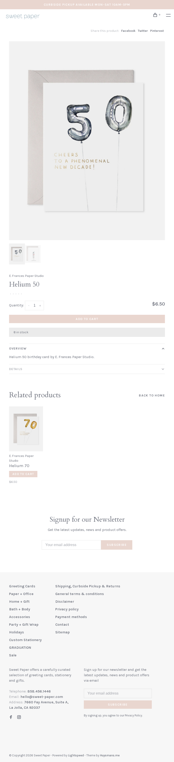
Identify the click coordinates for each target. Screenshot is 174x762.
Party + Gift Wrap (24, 624)
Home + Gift (19, 601)
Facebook (128, 31)
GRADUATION (20, 647)
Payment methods (71, 617)
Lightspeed (76, 755)
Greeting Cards (22, 586)
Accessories (19, 617)
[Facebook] (11, 717)
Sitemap (62, 632)
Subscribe (117, 545)
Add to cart (87, 319)
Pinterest (157, 31)
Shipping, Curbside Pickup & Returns (87, 586)
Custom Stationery (25, 640)
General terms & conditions (79, 594)
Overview (18, 348)
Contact (62, 624)
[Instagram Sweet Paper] (19, 717)
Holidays (16, 632)
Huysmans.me (110, 755)
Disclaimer (64, 601)
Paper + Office (21, 594)
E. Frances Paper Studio (26, 276)
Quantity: (16, 305)
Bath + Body (19, 609)
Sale (13, 655)
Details (15, 369)
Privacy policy (67, 609)
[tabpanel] (87, 140)
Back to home (152, 395)
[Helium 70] (26, 428)
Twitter (143, 31)
